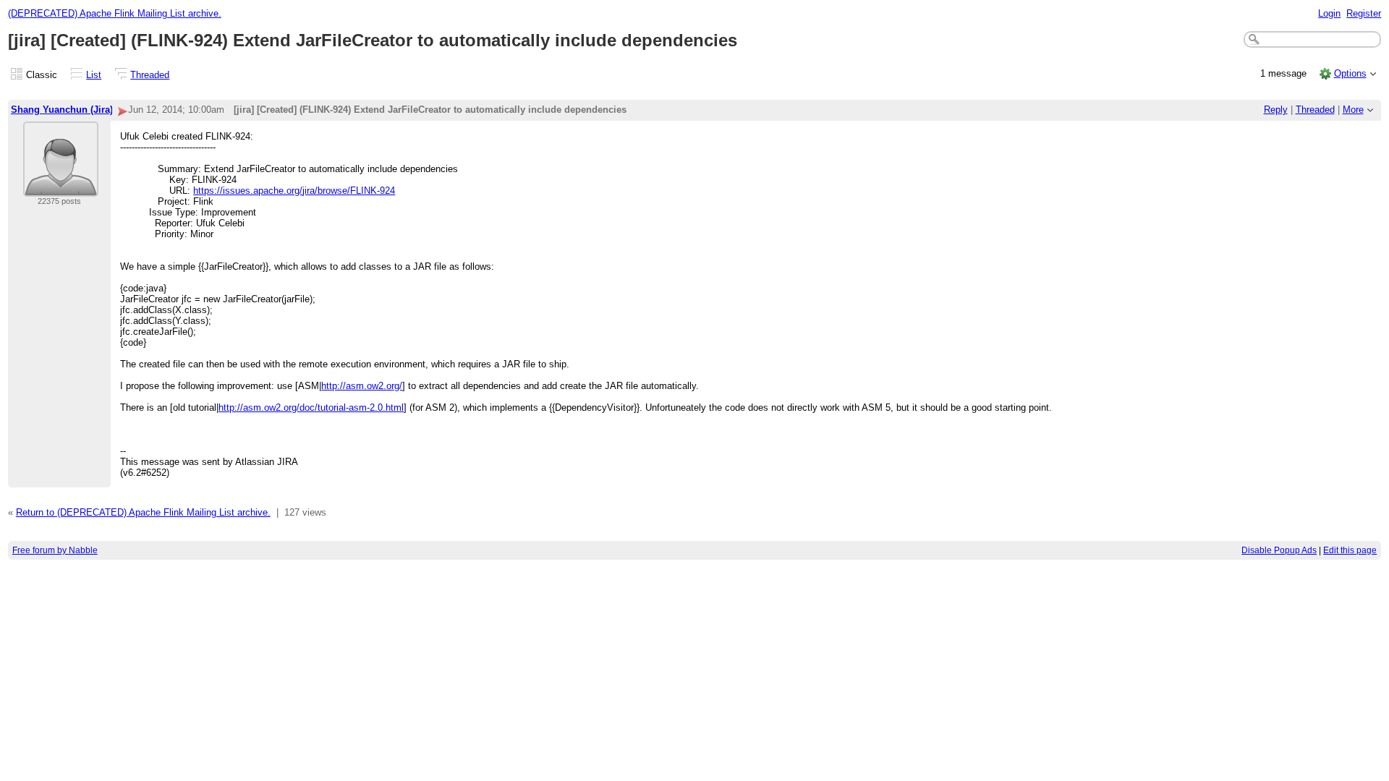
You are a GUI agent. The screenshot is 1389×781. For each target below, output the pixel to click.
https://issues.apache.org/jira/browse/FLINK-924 (294, 190)
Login (1329, 13)
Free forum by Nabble (55, 550)
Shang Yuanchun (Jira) (62, 109)
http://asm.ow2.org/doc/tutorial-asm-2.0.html (311, 407)
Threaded (149, 74)
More (1353, 109)
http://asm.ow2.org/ (361, 385)
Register (1363, 13)
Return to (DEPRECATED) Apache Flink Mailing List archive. (143, 512)
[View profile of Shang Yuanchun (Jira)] (60, 187)
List (93, 74)
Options (1350, 73)
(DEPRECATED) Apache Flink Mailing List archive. (114, 13)
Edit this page (1350, 550)
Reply (1276, 109)
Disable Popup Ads (1279, 550)
